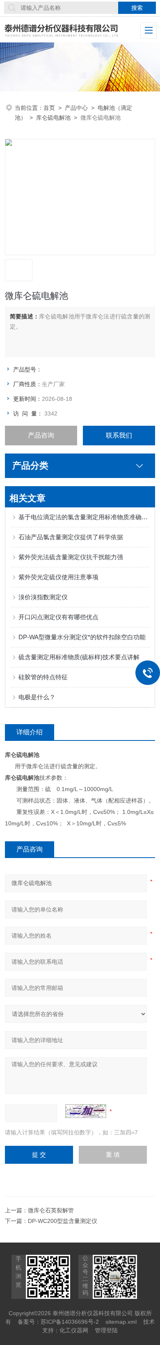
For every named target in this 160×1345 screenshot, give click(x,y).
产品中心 (76, 107)
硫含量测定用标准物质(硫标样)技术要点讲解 (78, 657)
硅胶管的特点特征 (43, 677)
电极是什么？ (36, 697)
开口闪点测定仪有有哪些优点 (58, 617)
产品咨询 (41, 435)
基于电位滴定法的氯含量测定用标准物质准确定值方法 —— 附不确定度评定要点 (84, 517)
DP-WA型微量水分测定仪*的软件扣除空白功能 (82, 637)
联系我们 (119, 435)
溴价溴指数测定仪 (43, 597)
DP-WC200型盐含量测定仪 (62, 1221)
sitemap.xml (121, 1321)
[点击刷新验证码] (85, 1111)
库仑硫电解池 (53, 117)
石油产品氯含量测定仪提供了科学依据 (70, 537)
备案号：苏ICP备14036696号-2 (58, 1321)
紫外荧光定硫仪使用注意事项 (58, 577)
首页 (49, 107)
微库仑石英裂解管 (51, 1210)
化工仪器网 (73, 1330)
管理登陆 (106, 1330)
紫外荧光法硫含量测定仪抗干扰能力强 (70, 557)
